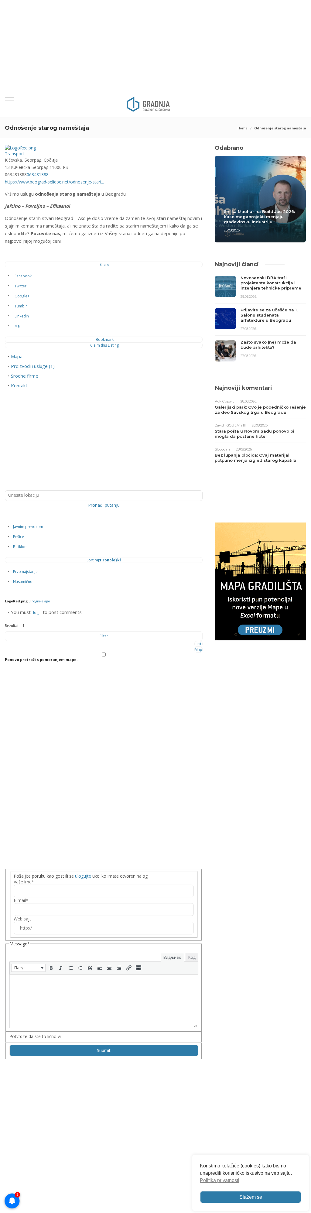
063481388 (38, 174)
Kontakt (19, 385)
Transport (14, 153)
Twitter (20, 286)
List (198, 643)
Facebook (23, 276)
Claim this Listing (104, 345)
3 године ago (39, 601)
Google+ (22, 296)
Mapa (16, 356)
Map (198, 649)
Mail (18, 326)
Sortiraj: (104, 560)
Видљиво (172, 957)
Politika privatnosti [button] (219, 1180)
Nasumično (22, 581)
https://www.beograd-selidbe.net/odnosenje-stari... (54, 182)
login (37, 612)
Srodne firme (24, 376)
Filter (104, 636)
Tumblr (21, 306)
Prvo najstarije (25, 571)
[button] (28, 968)
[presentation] (28, 967)
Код (192, 957)
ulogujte (83, 876)
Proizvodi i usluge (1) (33, 366)
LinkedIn (22, 316)
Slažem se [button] (250, 1197)
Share (104, 264)
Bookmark (105, 339)
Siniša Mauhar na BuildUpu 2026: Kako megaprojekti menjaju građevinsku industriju (259, 216)
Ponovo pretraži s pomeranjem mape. (41, 659)
